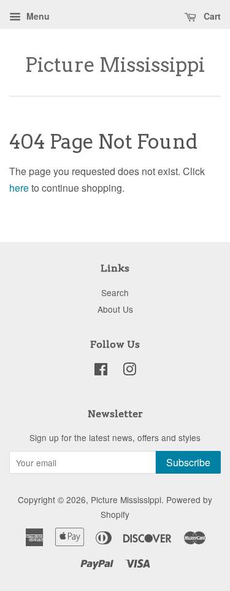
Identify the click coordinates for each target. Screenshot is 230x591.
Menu (37, 16)
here (19, 188)
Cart (211, 16)
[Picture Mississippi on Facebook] (101, 371)
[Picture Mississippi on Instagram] (129, 371)
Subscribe (188, 462)
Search (115, 292)
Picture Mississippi (115, 65)
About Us (115, 309)
